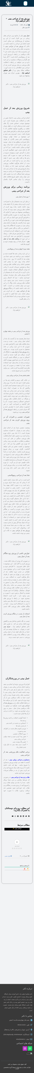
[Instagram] (25, 1048)
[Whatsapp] (30, 1048)
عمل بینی (26, 35)
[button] (25, 3)
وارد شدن (7, 856)
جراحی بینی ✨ (17, 828)
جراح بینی (6, 626)
